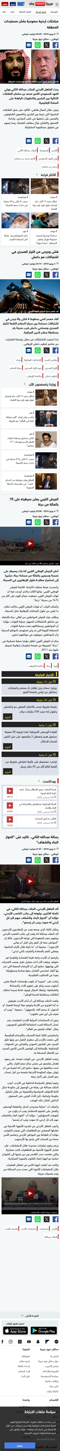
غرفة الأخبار (24, 1406)
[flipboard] (47, 1341)
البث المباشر (24, 1371)
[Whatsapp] (38, 45)
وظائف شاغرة (51, 1381)
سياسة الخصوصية (49, 1376)
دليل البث (25, 1376)
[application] (30, 544)
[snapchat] (38, 1341)
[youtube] (29, 1341)
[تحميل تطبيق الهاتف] (30, 1330)
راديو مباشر (24, 1360)
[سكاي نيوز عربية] (41, 4)
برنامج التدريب (51, 1365)
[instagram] (10, 1341)
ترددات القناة (24, 1365)
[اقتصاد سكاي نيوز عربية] (20, 4)
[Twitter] (47, 45)
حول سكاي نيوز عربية (48, 1360)
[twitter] (20, 1341)
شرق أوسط (53, 1406)
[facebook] (2, 1341)
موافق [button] (20, 1445)
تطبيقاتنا (26, 1355)
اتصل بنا (54, 1355)
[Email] (29, 45)
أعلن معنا (54, 1386)
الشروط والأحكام (50, 1371)
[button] (30, 543)
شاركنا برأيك (52, 1391)
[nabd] (56, 1341)
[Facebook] (55, 45)
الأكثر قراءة (48, 174)
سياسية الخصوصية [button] (46, 1438)
